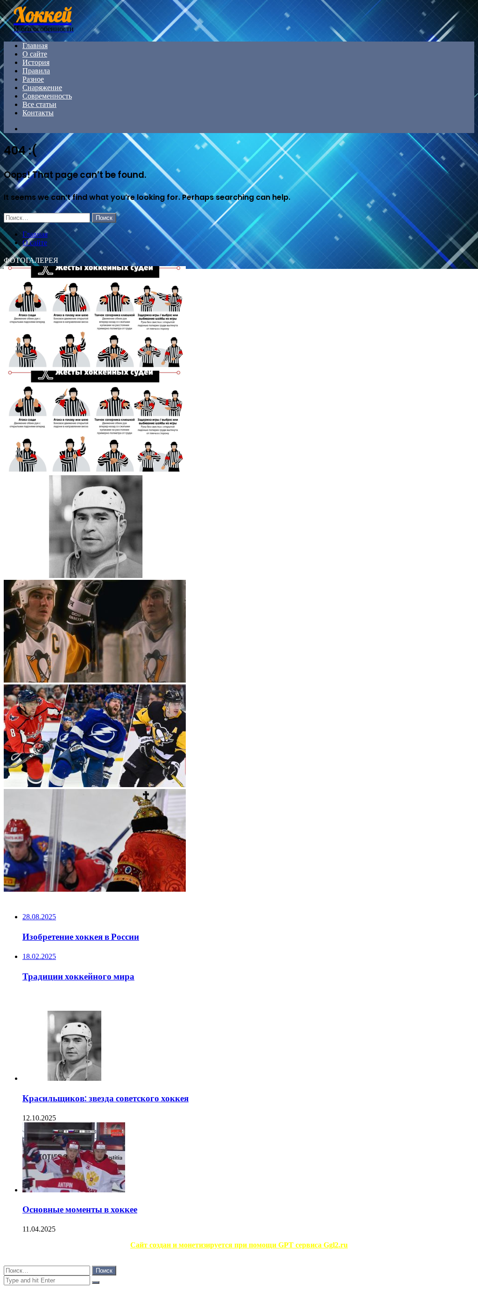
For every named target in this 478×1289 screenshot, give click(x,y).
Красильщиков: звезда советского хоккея (105, 1098)
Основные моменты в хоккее (79, 1209)
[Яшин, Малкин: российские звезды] (95, 785)
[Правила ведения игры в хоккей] (95, 471)
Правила (36, 71)
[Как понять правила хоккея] (95, 366)
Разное (33, 79)
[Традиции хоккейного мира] (95, 889)
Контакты (38, 113)
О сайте (34, 54)
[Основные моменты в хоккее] (73, 1190)
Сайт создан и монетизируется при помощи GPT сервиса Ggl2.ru (239, 1245)
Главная (35, 45)
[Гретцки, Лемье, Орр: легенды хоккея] (95, 680)
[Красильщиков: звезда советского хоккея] (95, 575)
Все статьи (39, 104)
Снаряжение (42, 88)
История (35, 62)
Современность (47, 96)
